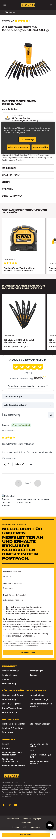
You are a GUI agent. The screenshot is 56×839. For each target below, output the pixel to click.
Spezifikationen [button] (11, 175)
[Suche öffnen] (51, 5)
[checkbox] (4, 610)
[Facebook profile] (4, 805)
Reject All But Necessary (18, 147)
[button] (52, 834)
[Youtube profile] (16, 805)
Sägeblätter (10, 12)
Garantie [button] (7, 189)
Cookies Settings (27, 140)
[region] (28, 248)
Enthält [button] (7, 182)
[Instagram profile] (10, 805)
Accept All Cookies (40, 147)
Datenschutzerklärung (11, 643)
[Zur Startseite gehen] (28, 5)
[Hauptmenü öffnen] (4, 5)
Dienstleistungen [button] (12, 195)
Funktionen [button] (9, 168)
